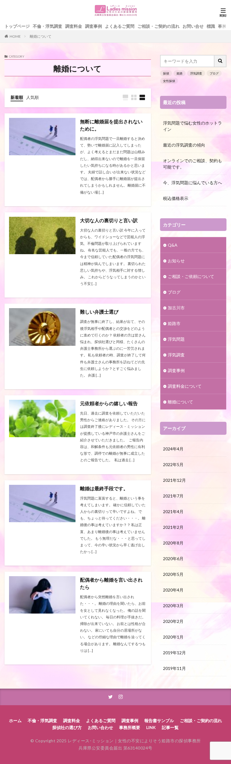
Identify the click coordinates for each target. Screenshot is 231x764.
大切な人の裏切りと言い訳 (109, 220)
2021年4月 (173, 511)
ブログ (214, 73)
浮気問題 (176, 339)
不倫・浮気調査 (47, 26)
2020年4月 (173, 589)
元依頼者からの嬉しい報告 (109, 403)
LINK (151, 727)
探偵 (166, 73)
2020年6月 (173, 558)
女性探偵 (169, 81)
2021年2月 (173, 527)
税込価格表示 (175, 198)
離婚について (40, 36)
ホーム (15, 720)
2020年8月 (173, 542)
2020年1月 (173, 636)
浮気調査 (196, 73)
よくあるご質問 (119, 26)
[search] (220, 61)
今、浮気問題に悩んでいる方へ (192, 182)
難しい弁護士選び (99, 311)
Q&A (172, 245)
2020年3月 (173, 605)
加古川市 (176, 307)
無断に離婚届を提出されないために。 (111, 124)
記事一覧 (170, 727)
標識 (211, 26)
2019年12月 (174, 652)
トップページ (17, 26)
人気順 (32, 97)
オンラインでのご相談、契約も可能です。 (192, 163)
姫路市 (174, 323)
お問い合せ (193, 26)
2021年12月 (174, 480)
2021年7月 (173, 495)
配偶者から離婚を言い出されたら (111, 583)
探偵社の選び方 (67, 727)
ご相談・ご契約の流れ (158, 26)
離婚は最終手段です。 (104, 488)
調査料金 (73, 26)
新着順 (17, 97)
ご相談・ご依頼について (191, 276)
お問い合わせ (100, 727)
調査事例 (93, 26)
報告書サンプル (159, 720)
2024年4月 (173, 448)
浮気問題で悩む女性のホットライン (192, 126)
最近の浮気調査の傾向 (184, 144)
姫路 (180, 73)
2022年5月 (173, 464)
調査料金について (185, 386)
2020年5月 (173, 574)
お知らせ (176, 260)
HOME (15, 36)
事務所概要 (129, 727)
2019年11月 (174, 668)
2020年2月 (173, 621)
